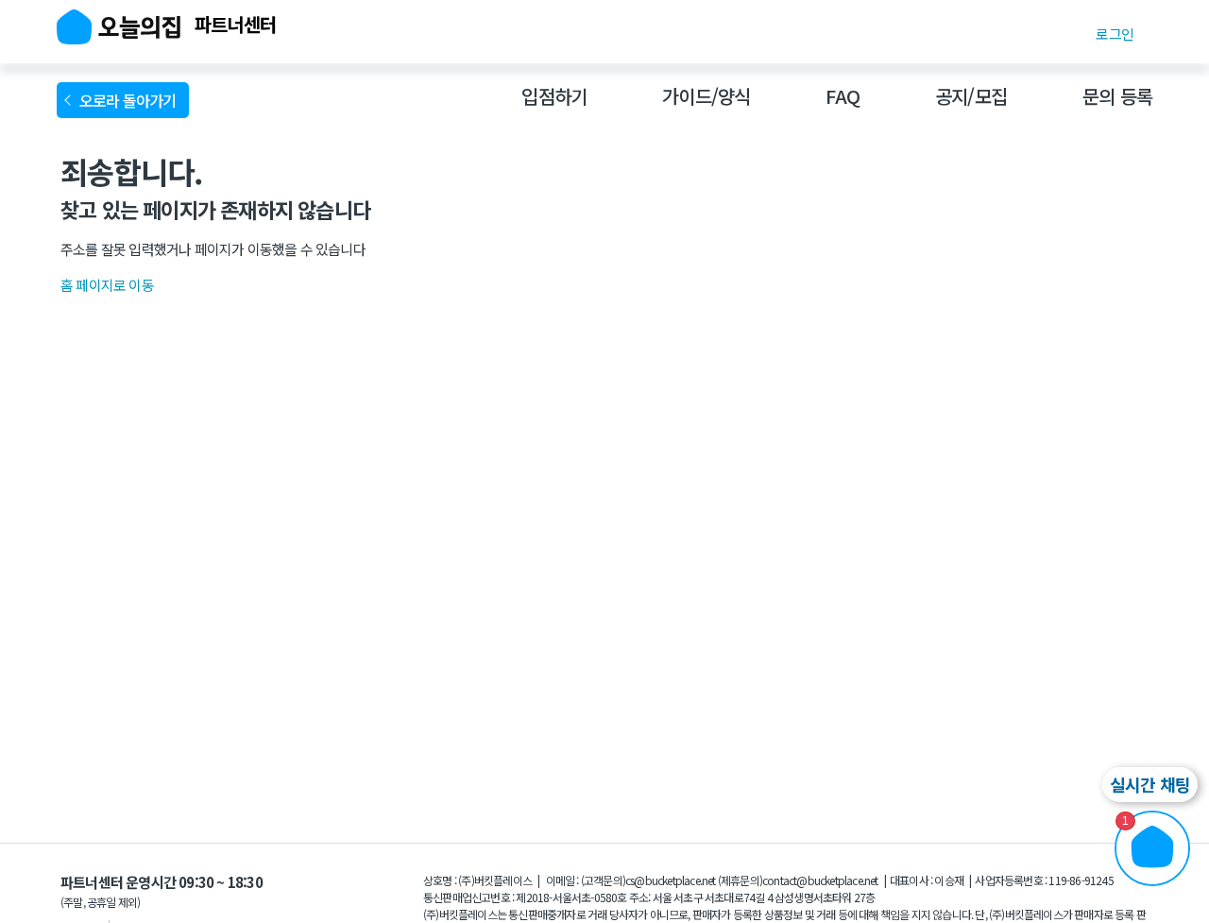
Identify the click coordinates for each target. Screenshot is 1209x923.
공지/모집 (971, 96)
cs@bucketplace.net (670, 880)
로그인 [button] (1114, 33)
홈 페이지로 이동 (107, 285)
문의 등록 (1117, 96)
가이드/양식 (706, 96)
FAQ (843, 96)
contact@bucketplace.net (820, 880)
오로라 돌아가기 (130, 100)
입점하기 (554, 96)
